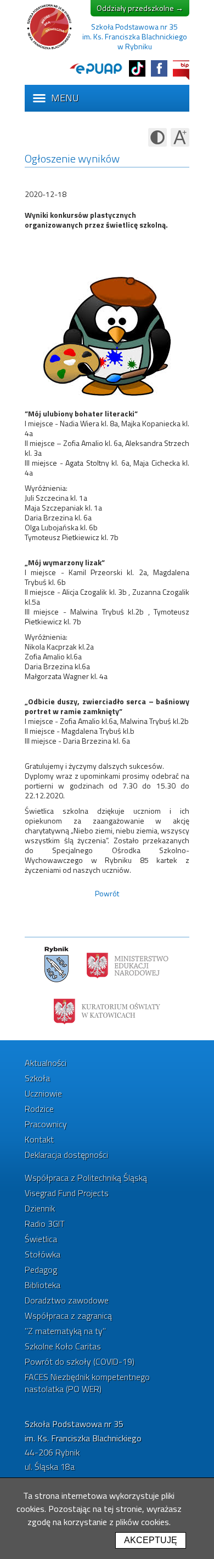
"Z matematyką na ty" (65, 1330)
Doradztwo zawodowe (67, 1300)
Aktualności (45, 1062)
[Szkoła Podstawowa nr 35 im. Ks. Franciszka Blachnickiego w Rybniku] (49, 48)
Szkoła (37, 1078)
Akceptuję (150, 1540)
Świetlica (41, 1238)
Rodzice (39, 1108)
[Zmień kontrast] (157, 137)
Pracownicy (46, 1124)
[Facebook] (159, 68)
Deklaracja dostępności (66, 1154)
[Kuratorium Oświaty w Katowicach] (107, 1011)
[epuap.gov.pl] (96, 68)
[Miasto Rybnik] (56, 965)
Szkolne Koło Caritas (63, 1346)
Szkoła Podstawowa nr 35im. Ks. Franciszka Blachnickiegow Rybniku (134, 36)
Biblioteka (42, 1284)
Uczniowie (43, 1093)
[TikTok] (137, 68)
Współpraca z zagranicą (68, 1315)
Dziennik (40, 1208)
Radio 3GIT (45, 1223)
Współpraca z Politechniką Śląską (86, 1177)
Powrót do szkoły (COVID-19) (79, 1361)
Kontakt (39, 1139)
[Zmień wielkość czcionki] (180, 137)
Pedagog (41, 1269)
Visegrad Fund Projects (67, 1192)
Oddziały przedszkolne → (140, 8)
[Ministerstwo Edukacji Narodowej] (127, 965)
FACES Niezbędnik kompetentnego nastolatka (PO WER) (87, 1382)
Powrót (107, 893)
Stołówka (42, 1254)
